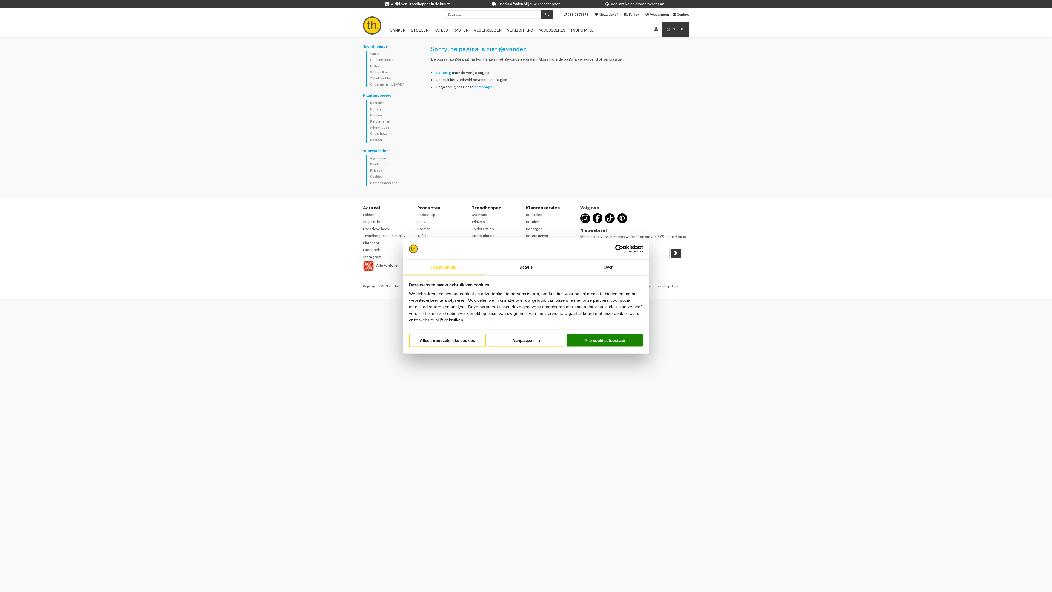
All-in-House (379, 127)
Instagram (372, 257)
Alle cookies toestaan (604, 340)
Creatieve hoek (376, 229)
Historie (376, 66)
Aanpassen (523, 340)
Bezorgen (377, 109)
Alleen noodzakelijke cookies (447, 340)
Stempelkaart (380, 72)
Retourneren (380, 121)
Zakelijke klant (381, 78)
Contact (376, 140)
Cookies (376, 176)
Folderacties (483, 229)
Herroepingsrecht (384, 183)
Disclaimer (378, 164)
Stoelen (419, 30)
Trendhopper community (384, 236)
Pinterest (371, 243)
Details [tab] (526, 266)
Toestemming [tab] (444, 266)
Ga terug (443, 73)
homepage (483, 87)
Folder (368, 215)
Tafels (441, 30)
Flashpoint (680, 286)
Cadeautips (427, 215)
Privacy (376, 170)
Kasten (460, 30)
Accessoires (552, 30)
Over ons (479, 215)
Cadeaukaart (483, 236)
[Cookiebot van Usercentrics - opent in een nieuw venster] (619, 249)
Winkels (376, 54)
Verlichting (520, 30)
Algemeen (378, 158)
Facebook (371, 250)
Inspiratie (582, 30)
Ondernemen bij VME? (387, 84)
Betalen (376, 115)
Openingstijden (382, 60)
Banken (397, 30)
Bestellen (377, 103)
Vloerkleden (488, 30)
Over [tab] (608, 266)
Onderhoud (379, 133)
